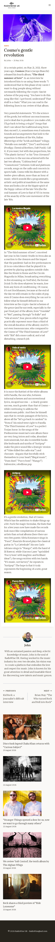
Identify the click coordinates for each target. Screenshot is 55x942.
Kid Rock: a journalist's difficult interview (13, 697)
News (6, 46)
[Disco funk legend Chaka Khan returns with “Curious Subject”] (27, 727)
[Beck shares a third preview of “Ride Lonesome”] (27, 886)
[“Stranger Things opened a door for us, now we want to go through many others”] (27, 803)
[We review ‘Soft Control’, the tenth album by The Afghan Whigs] (27, 845)
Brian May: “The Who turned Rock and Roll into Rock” (42, 697)
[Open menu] (49, 5)
